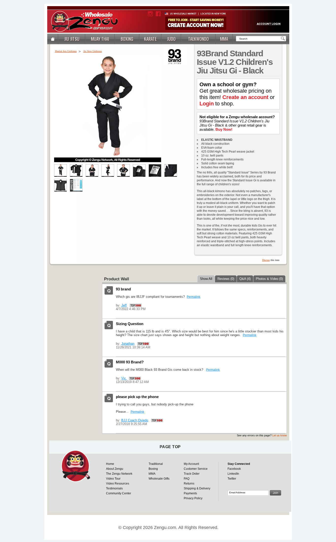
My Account (191, 464)
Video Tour (113, 478)
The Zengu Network (119, 473)
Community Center (118, 493)
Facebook (234, 469)
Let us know (279, 435)
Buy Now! (223, 129)
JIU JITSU (71, 39)
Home (110, 464)
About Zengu (114, 469)
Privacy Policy (193, 498)
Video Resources (117, 483)
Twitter (232, 478)
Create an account (245, 97)
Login (206, 103)
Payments (190, 493)
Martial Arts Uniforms (66, 51)
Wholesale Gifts (159, 478)
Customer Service (196, 469)
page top (170, 447)
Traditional (156, 464)
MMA (152, 473)
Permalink (193, 297)
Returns (189, 483)
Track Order (191, 473)
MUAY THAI (100, 39)
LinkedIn (233, 473)
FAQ (186, 478)
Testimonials (114, 488)
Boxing (153, 469)
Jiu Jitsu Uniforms (92, 51)
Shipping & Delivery (197, 488)
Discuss (266, 260)
